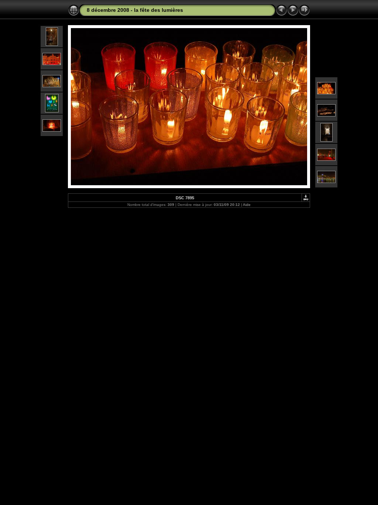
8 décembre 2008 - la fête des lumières (135, 10)
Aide (247, 205)
